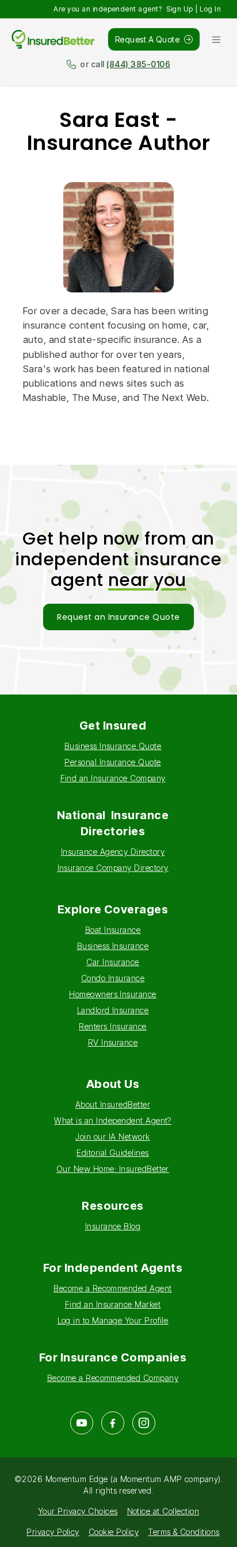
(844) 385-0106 (138, 64)
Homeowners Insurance (112, 994)
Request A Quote (147, 39)
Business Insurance (113, 946)
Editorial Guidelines (113, 1153)
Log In (210, 9)
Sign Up (179, 9)
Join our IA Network (112, 1136)
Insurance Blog (113, 1226)
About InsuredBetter (112, 1104)
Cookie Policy (114, 1532)
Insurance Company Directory (113, 868)
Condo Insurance (112, 978)
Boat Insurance (113, 930)
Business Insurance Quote (113, 746)
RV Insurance (113, 1042)
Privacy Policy (52, 1532)
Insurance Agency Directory (113, 852)
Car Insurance (112, 962)
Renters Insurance (112, 1026)
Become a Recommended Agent (112, 1288)
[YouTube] (81, 1422)
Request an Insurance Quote (118, 617)
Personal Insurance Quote (112, 762)
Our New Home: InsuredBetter (112, 1169)
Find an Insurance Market (113, 1304)
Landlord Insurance (113, 1010)
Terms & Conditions (184, 1532)
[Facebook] (112, 1422)
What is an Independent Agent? (112, 1120)
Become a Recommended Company (112, 1378)
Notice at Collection (163, 1511)
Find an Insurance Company (113, 778)
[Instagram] (143, 1422)
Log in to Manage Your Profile (113, 1320)
